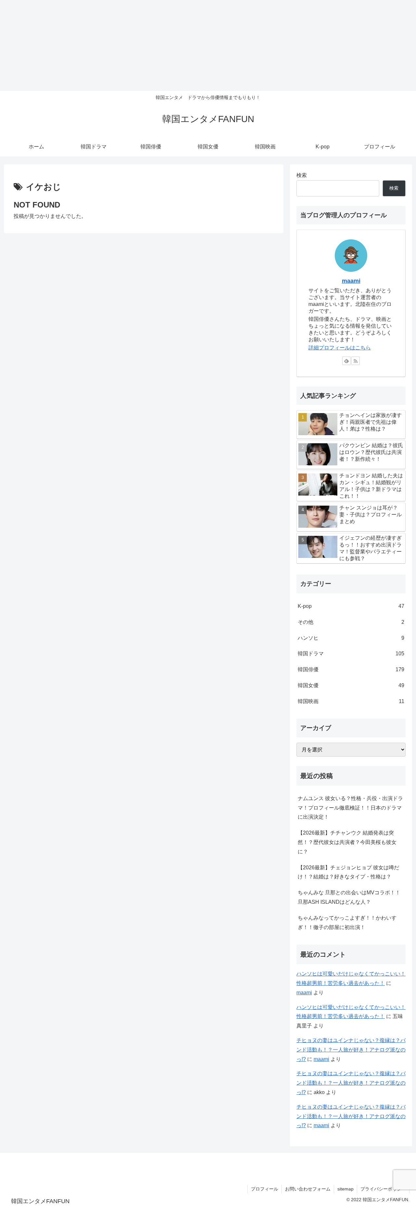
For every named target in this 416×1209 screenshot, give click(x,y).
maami (351, 281)
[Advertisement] (195, 45)
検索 (301, 175)
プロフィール (264, 1188)
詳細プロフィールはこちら (339, 347)
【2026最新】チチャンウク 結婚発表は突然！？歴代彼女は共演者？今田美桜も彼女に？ (347, 842)
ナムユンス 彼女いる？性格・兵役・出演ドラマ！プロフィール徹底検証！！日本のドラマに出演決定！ (350, 808)
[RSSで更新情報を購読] (355, 361)
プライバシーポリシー (383, 1188)
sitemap (345, 1188)
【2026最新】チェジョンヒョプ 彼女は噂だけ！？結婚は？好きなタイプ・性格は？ (348, 872)
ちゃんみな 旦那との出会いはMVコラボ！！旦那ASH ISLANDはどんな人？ (349, 897)
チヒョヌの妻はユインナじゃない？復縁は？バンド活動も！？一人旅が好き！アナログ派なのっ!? (351, 1050)
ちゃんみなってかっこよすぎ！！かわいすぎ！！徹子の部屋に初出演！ (347, 922)
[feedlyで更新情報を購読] (346, 361)
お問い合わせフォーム (308, 1188)
